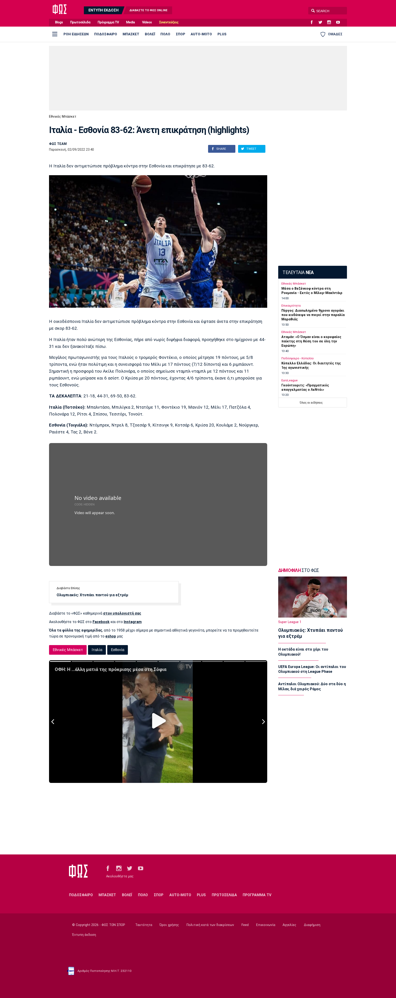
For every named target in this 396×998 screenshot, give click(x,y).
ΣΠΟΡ (180, 34)
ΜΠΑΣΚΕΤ (131, 34)
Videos (147, 22)
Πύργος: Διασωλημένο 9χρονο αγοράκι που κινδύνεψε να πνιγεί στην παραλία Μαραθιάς (313, 315)
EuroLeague (289, 380)
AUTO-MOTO (201, 34)
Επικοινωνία (265, 925)
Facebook (101, 622)
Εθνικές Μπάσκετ (62, 117)
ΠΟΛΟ (165, 34)
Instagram (133, 622)
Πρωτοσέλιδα (80, 22)
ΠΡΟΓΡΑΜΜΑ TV (257, 895)
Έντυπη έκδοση (84, 935)
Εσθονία (117, 650)
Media (130, 22)
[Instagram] (331, 22)
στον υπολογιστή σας (122, 613)
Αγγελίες (289, 925)
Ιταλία (97, 650)
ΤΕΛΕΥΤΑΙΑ (298, 272)
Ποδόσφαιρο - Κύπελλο (297, 358)
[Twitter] (322, 22)
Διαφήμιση (312, 925)
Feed (245, 925)
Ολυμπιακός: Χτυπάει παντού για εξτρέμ (92, 595)
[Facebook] (313, 22)
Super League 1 (289, 622)
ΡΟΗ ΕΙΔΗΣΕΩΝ (76, 34)
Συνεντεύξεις (168, 22)
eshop (110, 636)
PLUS (221, 34)
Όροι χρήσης (169, 925)
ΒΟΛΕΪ (150, 34)
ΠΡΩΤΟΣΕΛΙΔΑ (224, 895)
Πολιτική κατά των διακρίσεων (210, 925)
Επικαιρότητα (291, 305)
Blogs (59, 22)
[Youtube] (340, 22)
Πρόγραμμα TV (108, 22)
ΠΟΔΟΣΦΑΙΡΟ (105, 34)
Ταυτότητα (143, 925)
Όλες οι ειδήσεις (311, 402)
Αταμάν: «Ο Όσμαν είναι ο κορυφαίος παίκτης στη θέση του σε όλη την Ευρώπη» (311, 341)
